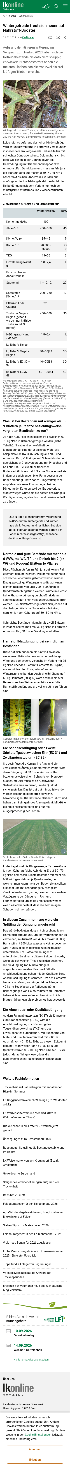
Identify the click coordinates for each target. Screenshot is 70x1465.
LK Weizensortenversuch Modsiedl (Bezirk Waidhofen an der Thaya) (29, 1115)
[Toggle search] (56, 6)
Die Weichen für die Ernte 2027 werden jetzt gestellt (30, 1128)
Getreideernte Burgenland (19, 1173)
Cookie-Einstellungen (38, 1434)
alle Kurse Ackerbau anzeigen (32, 1359)
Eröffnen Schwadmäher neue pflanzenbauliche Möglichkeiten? (32, 1288)
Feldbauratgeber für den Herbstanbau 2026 (30, 1203)
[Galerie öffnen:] (35, 104)
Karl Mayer (28, 37)
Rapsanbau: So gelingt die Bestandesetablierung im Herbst (33, 1150)
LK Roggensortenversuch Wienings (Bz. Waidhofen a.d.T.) (35, 1102)
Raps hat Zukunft (14, 1195)
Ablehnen (35, 1449)
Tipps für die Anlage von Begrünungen (27, 1264)
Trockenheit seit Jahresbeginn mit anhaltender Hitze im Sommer (32, 1089)
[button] (65, 5)
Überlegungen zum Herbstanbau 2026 (27, 1139)
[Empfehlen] (58, 37)
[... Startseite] (13, 6)
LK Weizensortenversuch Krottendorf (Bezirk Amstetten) (31, 1163)
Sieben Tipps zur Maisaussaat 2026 (26, 1225)
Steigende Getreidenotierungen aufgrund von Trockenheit (31, 1184)
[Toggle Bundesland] (46, 6)
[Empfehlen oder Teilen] (65, 37)
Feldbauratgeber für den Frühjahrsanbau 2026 (32, 1234)
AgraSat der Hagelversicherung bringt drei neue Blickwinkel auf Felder (32, 1214)
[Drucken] (50, 37)
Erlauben (35, 1459)
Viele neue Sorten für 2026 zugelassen (27, 1242)
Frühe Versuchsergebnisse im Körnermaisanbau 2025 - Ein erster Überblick (33, 1253)
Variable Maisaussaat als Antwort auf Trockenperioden (27, 1275)
